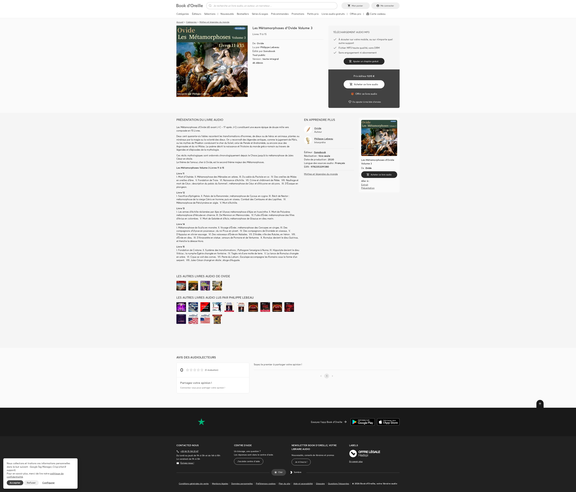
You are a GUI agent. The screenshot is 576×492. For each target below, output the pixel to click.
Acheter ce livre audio (366, 84)
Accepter (15, 482)
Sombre (297, 472)
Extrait (364, 184)
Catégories (191, 22)
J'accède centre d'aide (248, 461)
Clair (280, 472)
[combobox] (271, 5)
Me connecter (387, 5)
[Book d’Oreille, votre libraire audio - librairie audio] (189, 6)
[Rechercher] (209, 5)
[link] (364, 94)
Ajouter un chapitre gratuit (365, 61)
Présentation (368, 188)
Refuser (31, 482)
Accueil (179, 22)
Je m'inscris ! (301, 462)
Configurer (48, 482)
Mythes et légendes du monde (214, 22)
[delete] (540, 404)
